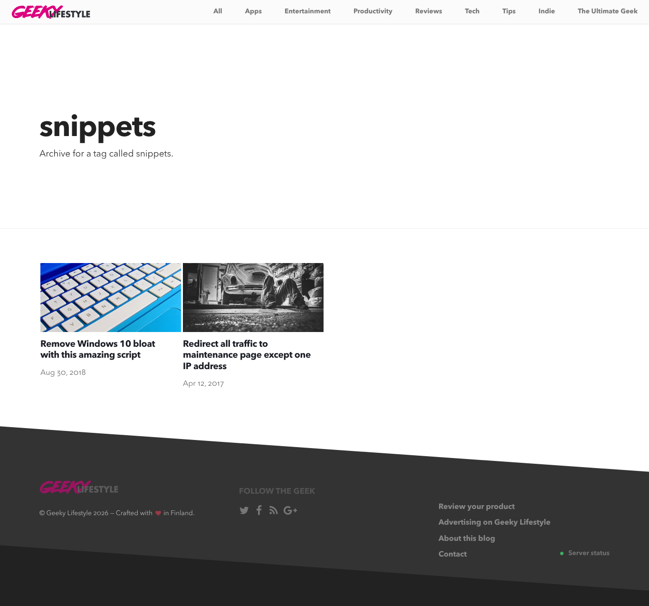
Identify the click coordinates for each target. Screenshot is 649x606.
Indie (546, 12)
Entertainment (308, 12)
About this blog (467, 539)
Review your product (477, 507)
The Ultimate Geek (608, 12)
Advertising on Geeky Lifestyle (495, 523)
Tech (472, 12)
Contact (453, 554)
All (217, 12)
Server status (589, 553)
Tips (509, 12)
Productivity (372, 12)
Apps (253, 12)
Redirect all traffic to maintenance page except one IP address (247, 355)
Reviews (428, 12)
